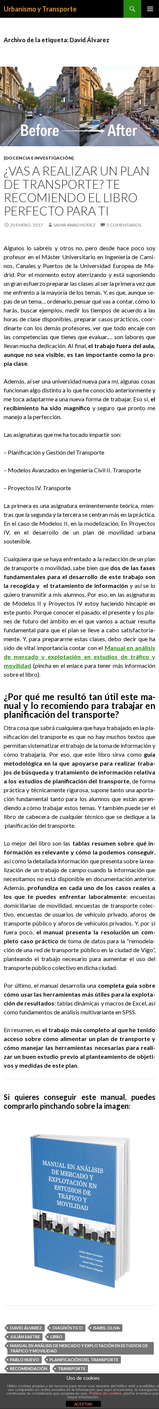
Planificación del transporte (84, 1359)
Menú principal (150, 9)
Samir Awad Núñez (74, 225)
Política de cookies (105, 1393)
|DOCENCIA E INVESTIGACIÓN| (39, 158)
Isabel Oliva (106, 1327)
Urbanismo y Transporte (40, 9)
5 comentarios (123, 225)
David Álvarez (26, 1327)
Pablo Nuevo (24, 1359)
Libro (56, 1336)
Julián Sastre (25, 1336)
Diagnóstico (68, 1327)
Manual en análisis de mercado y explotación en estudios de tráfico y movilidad (79, 656)
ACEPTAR (83, 1404)
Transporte (71, 1368)
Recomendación (28, 1368)
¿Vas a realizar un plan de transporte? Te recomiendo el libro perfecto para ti (76, 190)
